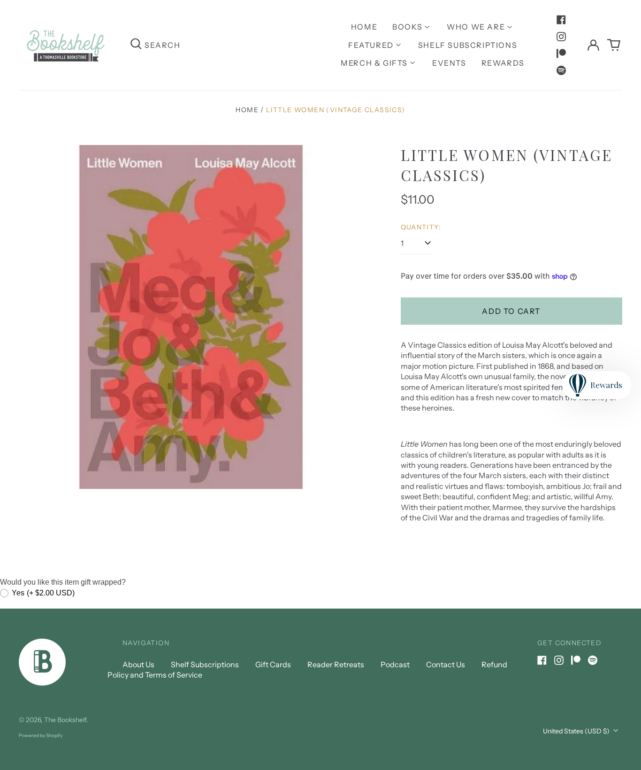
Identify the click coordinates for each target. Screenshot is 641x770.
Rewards (503, 63)
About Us (138, 664)
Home (364, 26)
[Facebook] (561, 19)
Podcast (395, 664)
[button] (613, 45)
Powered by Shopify (40, 735)
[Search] (136, 44)
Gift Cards (273, 664)
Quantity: (421, 227)
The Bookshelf (65, 720)
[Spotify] (561, 70)
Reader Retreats (335, 664)
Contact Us (445, 664)
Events (449, 63)
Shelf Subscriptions (467, 45)
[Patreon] (561, 53)
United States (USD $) (577, 731)
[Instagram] (561, 36)
